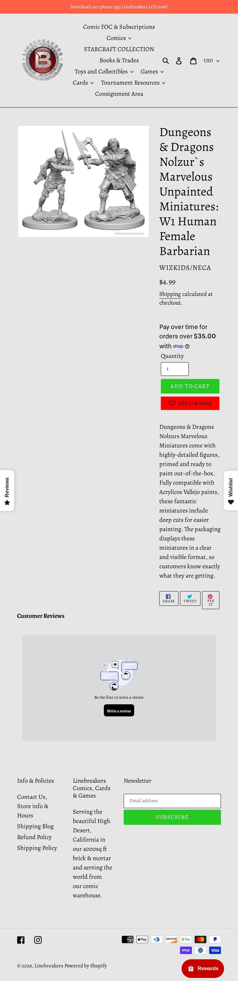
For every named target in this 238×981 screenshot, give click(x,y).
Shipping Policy (37, 848)
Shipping (170, 294)
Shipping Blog (35, 826)
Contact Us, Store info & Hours (32, 806)
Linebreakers (48, 965)
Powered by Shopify (85, 965)
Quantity (172, 356)
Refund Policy (34, 837)
